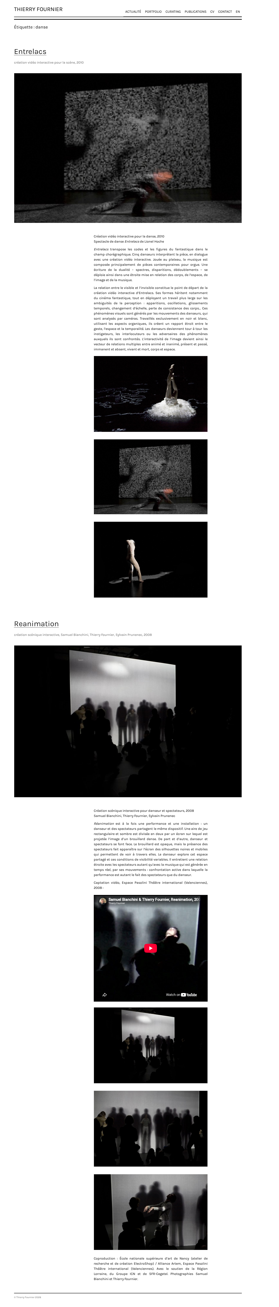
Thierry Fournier (38, 9)
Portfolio (153, 11)
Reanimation (36, 623)
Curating (173, 11)
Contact (225, 11)
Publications (195, 11)
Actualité (133, 11)
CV (212, 11)
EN (238, 11)
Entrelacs (30, 51)
